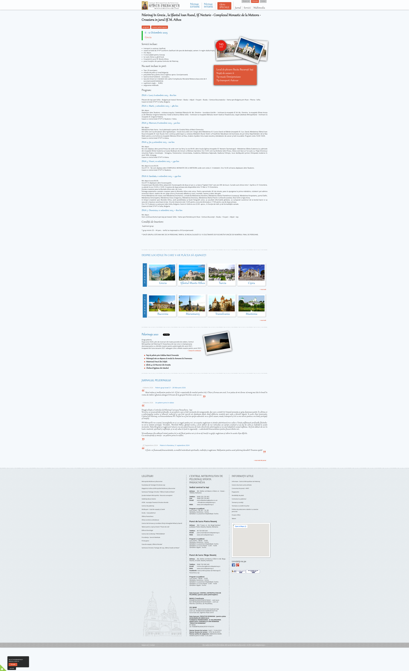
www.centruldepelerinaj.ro (206, 503)
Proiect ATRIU (236, 512)
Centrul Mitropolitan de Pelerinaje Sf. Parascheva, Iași (206, 568)
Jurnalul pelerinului (156, 380)
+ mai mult (263, 289)
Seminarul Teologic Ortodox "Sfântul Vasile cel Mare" (160, 490)
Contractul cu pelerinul (240, 498)
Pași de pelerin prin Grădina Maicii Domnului (162, 355)
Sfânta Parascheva (148, 512)
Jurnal (238, 7)
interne (145, 305)
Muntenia (251, 314)
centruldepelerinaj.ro (258, 641)
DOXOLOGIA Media (218, 641)
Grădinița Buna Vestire (150, 496)
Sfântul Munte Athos (192, 283)
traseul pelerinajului (159, 27)
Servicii (247, 7)
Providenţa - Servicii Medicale (152, 532)
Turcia (222, 283)
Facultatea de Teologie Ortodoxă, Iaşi (155, 484)
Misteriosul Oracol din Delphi (156, 362)
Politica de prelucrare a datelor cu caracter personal (244, 508)
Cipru (251, 283)
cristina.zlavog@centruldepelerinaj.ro (210, 564)
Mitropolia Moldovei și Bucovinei (153, 481)
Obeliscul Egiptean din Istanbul (157, 368)
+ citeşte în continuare (194, 350)
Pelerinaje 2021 (150, 334)
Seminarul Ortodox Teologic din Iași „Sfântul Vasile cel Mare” (161, 542)
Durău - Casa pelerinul (150, 509)
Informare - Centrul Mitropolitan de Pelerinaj (244, 482)
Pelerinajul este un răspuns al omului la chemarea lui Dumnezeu (169, 358)
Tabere (234, 515)
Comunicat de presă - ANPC (241, 489)
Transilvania (222, 314)
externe (145, 274)
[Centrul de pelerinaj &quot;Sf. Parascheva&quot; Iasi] (160, 9)
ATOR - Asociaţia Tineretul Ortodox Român (157, 500)
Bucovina (162, 314)
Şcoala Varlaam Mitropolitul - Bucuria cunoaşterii (159, 493)
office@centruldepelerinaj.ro (207, 502)
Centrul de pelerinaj (149, 503)
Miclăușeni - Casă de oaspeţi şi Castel (155, 506)
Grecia (148, 37)
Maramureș (193, 314)
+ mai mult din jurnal (260, 460)
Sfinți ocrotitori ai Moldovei (151, 515)
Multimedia (259, 7)
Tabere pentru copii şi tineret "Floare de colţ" (158, 523)
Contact (152, 641)
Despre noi (145, 641)
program (146, 27)
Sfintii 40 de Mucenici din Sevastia (158, 365)
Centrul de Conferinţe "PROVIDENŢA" (155, 529)
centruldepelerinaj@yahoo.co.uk (208, 500)
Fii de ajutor (146, 535)
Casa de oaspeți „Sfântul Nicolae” (153, 538)
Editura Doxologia (148, 526)
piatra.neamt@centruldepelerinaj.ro (210, 531)
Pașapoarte (236, 492)
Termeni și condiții (238, 501)
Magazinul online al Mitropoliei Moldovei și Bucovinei (161, 487)
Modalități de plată (238, 495)
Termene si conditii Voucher (242, 504)
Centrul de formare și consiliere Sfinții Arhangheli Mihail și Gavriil (163, 519)
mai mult (12, 668)
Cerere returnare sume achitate (243, 486)
